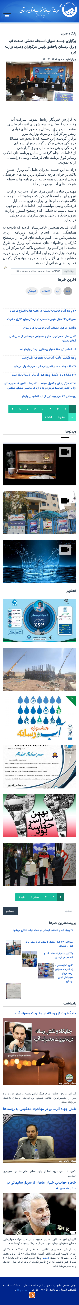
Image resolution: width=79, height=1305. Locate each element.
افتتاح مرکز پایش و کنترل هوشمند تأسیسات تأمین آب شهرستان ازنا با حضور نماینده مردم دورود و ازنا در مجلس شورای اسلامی (40, 385)
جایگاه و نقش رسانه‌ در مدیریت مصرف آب (45, 1013)
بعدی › (61, 417)
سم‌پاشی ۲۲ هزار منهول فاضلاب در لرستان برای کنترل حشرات (41, 319)
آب (58, 291)
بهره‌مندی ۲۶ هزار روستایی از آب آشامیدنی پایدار (49, 396)
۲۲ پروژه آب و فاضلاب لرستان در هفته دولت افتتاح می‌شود (43, 311)
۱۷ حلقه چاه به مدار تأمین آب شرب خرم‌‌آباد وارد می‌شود (44, 366)
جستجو (10, 911)
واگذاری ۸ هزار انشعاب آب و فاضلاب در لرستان (49, 328)
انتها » (48, 417)
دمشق (45, 1258)
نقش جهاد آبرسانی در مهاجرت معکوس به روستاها (39, 1109)
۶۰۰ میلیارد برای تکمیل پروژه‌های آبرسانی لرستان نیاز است (44, 375)
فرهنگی (31, 291)
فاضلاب (46, 291)
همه (67, 291)
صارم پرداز (22, 1290)
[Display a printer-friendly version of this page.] (5, 267)
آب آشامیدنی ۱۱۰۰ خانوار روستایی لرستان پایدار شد (47, 349)
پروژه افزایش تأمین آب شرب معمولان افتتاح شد (49, 358)
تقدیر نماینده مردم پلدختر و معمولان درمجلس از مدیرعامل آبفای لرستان (64, 973)
